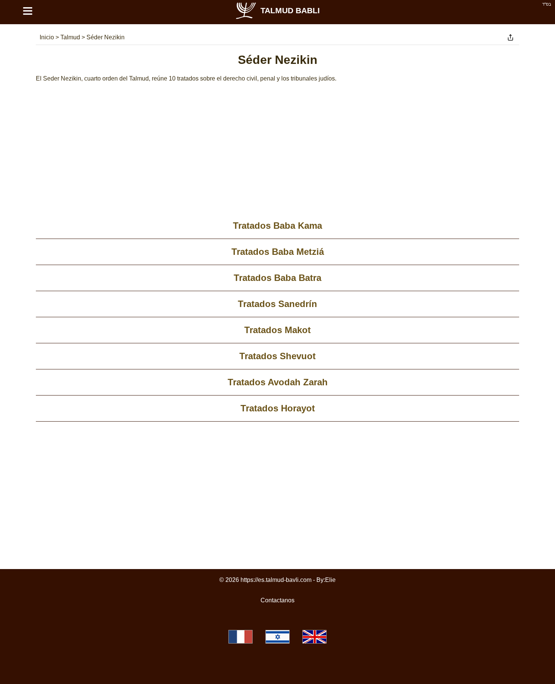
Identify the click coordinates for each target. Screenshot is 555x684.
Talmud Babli (290, 10)
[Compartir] (510, 37)
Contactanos (277, 600)
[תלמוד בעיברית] (277, 637)
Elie (330, 580)
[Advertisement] (277, 152)
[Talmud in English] (314, 637)
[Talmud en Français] (240, 637)
